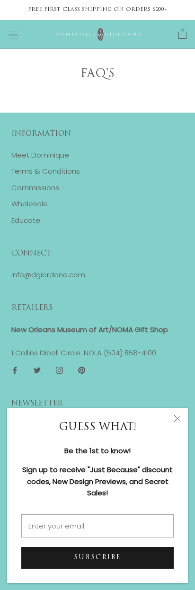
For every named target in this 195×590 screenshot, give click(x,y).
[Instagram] (59, 370)
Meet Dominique (40, 155)
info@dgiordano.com (48, 275)
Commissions (35, 188)
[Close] (177, 418)
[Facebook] (14, 370)
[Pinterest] (81, 370)
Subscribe (97, 558)
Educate (25, 220)
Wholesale (29, 204)
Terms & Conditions (45, 171)
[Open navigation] (13, 34)
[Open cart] (182, 34)
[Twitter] (37, 370)
